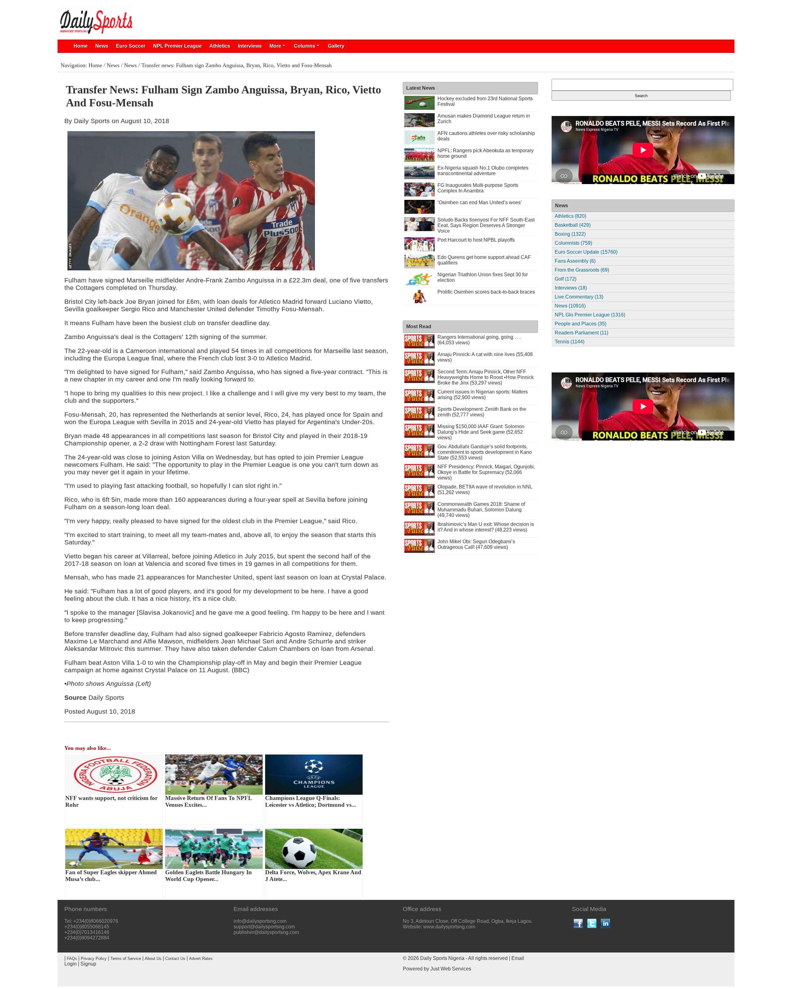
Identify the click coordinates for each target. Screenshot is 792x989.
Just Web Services (450, 968)
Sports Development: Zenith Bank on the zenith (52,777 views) (481, 411)
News (101, 46)
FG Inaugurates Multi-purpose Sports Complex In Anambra (477, 188)
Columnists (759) (573, 243)
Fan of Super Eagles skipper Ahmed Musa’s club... (111, 875)
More (275, 46)
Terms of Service (125, 958)
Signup (88, 963)
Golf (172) (565, 279)
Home (81, 46)
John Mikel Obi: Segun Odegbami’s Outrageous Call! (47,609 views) (476, 544)
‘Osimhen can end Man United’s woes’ (479, 202)
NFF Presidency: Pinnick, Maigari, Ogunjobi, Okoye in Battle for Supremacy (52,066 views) (486, 472)
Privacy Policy (94, 958)
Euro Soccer (130, 46)
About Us (153, 958)
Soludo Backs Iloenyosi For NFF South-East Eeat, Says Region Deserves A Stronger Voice (486, 225)
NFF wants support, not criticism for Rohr (111, 801)
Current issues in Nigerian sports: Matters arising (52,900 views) (482, 394)
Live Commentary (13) (579, 296)
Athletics (219, 46)
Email (517, 958)
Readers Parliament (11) (581, 332)
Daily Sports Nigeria (442, 958)
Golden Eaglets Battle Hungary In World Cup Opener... (208, 875)
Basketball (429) (573, 225)
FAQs (72, 958)
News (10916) (570, 305)
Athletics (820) (570, 216)
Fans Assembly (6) (575, 261)
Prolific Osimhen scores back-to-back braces (486, 292)
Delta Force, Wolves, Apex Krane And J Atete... (313, 875)
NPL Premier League (177, 46)
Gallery (336, 46)
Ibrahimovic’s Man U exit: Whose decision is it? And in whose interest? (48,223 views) (485, 527)
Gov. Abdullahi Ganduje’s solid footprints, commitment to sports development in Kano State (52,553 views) (484, 452)
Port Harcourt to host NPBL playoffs (476, 240)
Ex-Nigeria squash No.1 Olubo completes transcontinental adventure (482, 170)
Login (70, 963)
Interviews (250, 46)
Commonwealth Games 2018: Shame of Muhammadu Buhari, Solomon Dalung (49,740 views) (481, 509)
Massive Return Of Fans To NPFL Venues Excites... (208, 801)
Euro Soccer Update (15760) (586, 252)
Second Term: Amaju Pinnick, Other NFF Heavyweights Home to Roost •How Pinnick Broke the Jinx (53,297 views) (485, 377)
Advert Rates (201, 958)
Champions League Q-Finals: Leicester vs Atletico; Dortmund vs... (310, 801)
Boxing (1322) (570, 234)
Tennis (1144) (569, 341)
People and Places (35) (580, 323)
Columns (304, 46)
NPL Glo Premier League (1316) (590, 314)
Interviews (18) (571, 287)
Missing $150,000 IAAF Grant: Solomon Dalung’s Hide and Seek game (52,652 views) (480, 432)
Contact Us (175, 958)
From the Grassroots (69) (582, 270)
